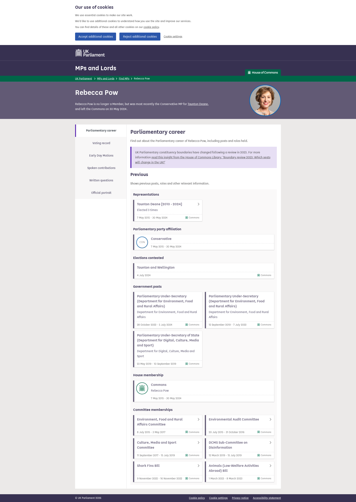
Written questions (101, 180)
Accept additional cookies (95, 36)
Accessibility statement (267, 498)
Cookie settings (173, 36)
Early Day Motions (101, 155)
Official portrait (101, 193)
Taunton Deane (198, 104)
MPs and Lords (95, 68)
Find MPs (124, 78)
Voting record (101, 143)
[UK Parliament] (90, 53)
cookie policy (151, 27)
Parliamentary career (101, 130)
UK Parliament (83, 78)
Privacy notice (240, 498)
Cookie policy (197, 498)
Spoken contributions (101, 168)
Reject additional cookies (140, 36)
